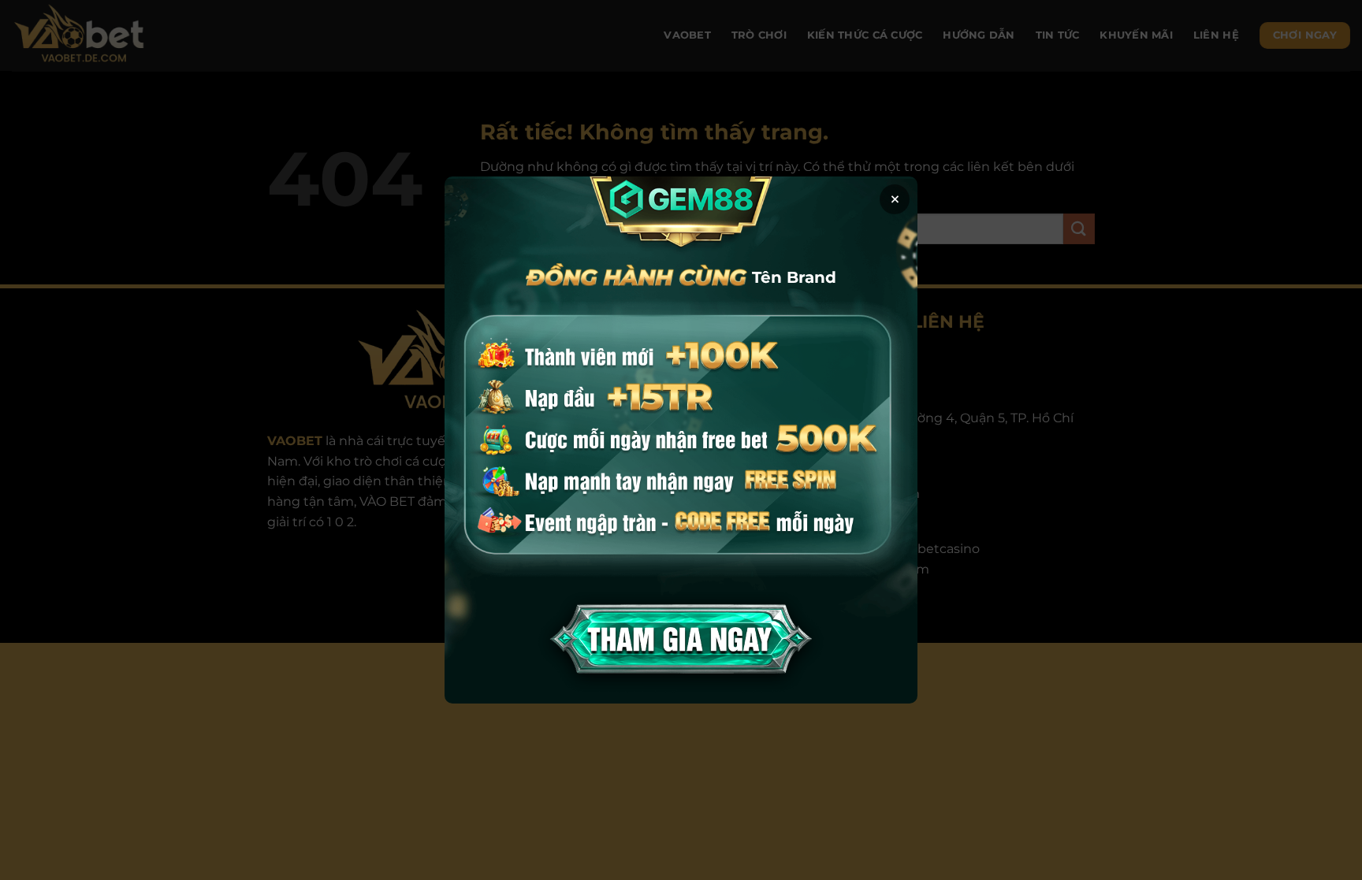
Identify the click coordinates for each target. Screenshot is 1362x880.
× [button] (895, 199)
